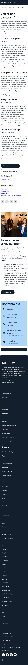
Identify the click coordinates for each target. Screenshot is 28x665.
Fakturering (5, 429)
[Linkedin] (7, 654)
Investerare (5, 494)
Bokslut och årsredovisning (9, 425)
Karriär (3, 498)
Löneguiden (4, 193)
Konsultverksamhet (7, 464)
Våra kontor (10, 325)
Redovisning (5, 410)
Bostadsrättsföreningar (8, 452)
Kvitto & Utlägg (6, 433)
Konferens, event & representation (11, 195)
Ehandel (4, 460)
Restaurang (5, 467)
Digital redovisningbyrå (8, 437)
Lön (3, 417)
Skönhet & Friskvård (7, 471)
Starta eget (4, 189)
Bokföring (4, 421)
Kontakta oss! (5, 180)
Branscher (5, 447)
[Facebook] (3, 654)
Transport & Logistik (7, 475)
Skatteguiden (5, 191)
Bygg (3, 456)
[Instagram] (11, 654)
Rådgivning (5, 413)
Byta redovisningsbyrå (8, 441)
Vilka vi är (4, 490)
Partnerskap (5, 506)
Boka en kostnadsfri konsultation (15, 336)
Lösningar (5, 405)
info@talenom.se (11, 317)
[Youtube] (15, 654)
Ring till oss (12, 309)
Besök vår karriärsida (12, 344)
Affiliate (4, 502)
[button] (2, 2)
